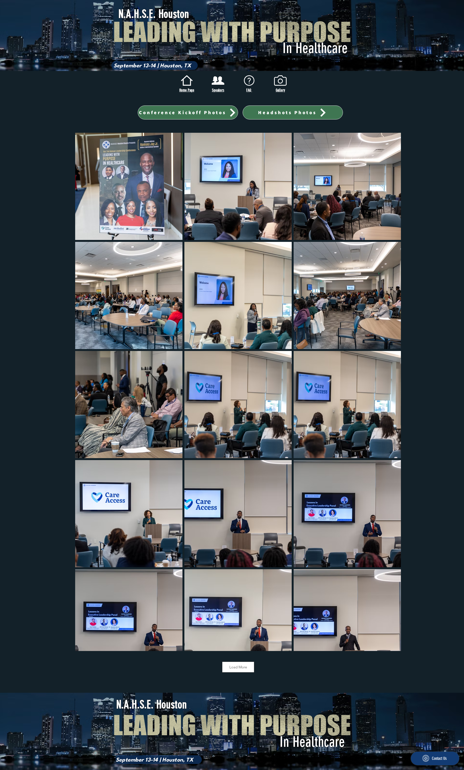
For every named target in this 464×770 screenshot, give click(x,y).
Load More (238, 667)
